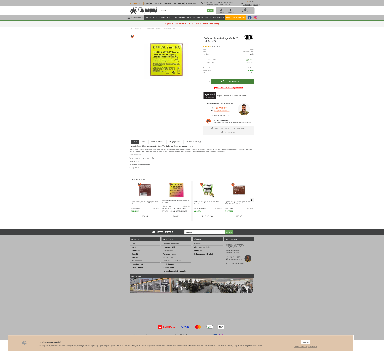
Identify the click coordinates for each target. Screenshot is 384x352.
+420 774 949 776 (221, 108)
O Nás (134, 247)
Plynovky (158, 29)
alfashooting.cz (136, 3)
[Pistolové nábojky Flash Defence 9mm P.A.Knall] (176, 197)
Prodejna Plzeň (137, 264)
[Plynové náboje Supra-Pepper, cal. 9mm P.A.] (145, 197)
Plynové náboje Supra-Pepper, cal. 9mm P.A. (144, 203)
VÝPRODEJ (191, 18)
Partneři (135, 257)
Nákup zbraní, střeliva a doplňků (175, 271)
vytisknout (227, 128)
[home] (144, 14)
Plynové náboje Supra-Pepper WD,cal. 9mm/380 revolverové (238, 203)
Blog (174, 3)
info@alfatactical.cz (222, 111)
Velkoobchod (137, 261)
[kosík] (245, 10)
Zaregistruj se (220, 96)
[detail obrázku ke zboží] (166, 60)
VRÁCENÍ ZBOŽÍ (202, 18)
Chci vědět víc (243, 96)
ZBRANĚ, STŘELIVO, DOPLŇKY (144, 29)
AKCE (155, 18)
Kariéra (181, 3)
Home (131, 29)
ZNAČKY (148, 18)
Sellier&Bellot (202, 208)
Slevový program (217, 18)
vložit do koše (232, 81)
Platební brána (168, 267)
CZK (248, 2)
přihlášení (231, 12)
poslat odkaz (240, 128)
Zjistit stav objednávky (235, 18)
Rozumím (305, 342)
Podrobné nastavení (300, 347)
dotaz (216, 128)
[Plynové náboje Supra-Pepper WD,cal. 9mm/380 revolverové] (239, 197)
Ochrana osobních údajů (203, 254)
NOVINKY (162, 18)
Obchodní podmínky (171, 244)
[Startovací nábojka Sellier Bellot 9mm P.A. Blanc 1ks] (208, 197)
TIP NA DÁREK (180, 18)
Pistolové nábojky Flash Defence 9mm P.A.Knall (175, 201)
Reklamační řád (169, 247)
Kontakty (135, 254)
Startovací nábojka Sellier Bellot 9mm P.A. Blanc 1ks (206, 203)
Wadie (252, 54)
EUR (252, 2)
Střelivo (164, 29)
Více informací (312, 347)
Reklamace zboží (169, 254)
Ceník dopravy (168, 264)
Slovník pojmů (137, 267)
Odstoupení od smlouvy (172, 261)
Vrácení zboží (168, 250)
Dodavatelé (136, 250)
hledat (210, 11)
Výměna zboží (168, 257)
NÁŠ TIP (170, 18)
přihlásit (229, 232)
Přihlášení (198, 250)
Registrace (198, 244)
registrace (221, 12)
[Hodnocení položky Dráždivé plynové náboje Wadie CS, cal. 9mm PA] (207, 46)
